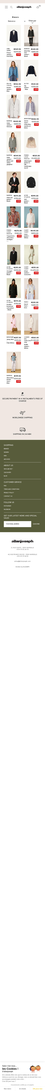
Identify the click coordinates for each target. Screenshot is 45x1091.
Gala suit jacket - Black (10, 199)
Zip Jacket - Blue (26, 87)
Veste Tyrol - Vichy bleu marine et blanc (27, 124)
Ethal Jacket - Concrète (27, 273)
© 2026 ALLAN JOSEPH (22, 567)
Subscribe (36, 524)
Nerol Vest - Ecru (26, 306)
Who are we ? (8, 469)
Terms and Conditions (11, 489)
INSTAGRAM (7, 506)
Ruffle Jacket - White (27, 346)
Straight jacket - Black (9, 273)
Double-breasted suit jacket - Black (10, 307)
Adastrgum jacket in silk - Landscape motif (28, 164)
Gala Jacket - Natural (9, 125)
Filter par (32, 21)
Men (5, 455)
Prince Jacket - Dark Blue (10, 54)
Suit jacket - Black (26, 201)
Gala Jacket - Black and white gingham (10, 161)
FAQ (5, 485)
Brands (6, 448)
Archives (7, 459)
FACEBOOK (7, 509)
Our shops (7, 472)
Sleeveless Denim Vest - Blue (10, 380)
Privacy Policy (9, 492)
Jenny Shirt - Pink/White (10, 341)
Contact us (8, 496)
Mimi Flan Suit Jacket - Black (27, 53)
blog (5, 476)
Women (6, 452)
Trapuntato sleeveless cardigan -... (11, 238)
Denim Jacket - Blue (9, 89)
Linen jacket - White (26, 236)
